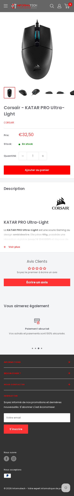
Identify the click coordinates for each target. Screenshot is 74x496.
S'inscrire (15, 429)
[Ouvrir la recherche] (52, 6)
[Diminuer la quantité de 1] (23, 156)
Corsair (9, 122)
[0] (67, 6)
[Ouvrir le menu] (6, 5)
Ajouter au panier (37, 170)
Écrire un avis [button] (37, 282)
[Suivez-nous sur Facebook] (6, 458)
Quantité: (10, 156)
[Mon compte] (59, 6)
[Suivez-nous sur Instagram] (13, 458)
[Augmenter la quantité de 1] (43, 156)
